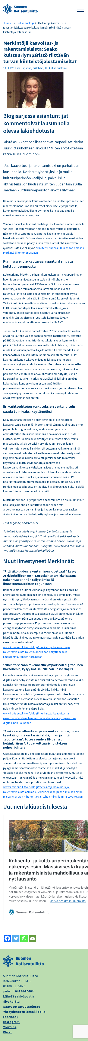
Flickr (7, 1032)
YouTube (9, 1027)
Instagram (11, 1022)
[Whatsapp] (24, 938)
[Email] (32, 938)
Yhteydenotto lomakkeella (24, 1011)
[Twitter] (15, 938)
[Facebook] (7, 938)
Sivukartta (11, 1001)
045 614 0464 (24, 991)
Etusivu (8, 23)
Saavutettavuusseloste (21, 1006)
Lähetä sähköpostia (18, 996)
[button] (80, 9)
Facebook (10, 1017)
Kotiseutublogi (25, 23)
